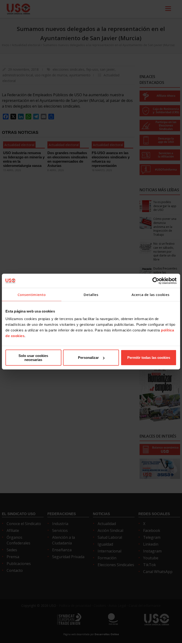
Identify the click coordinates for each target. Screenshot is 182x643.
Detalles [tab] (91, 294)
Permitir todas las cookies (148, 358)
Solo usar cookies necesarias (33, 357)
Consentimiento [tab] (32, 294)
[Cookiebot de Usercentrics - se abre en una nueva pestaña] (156, 280)
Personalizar (88, 358)
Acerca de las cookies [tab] (150, 294)
